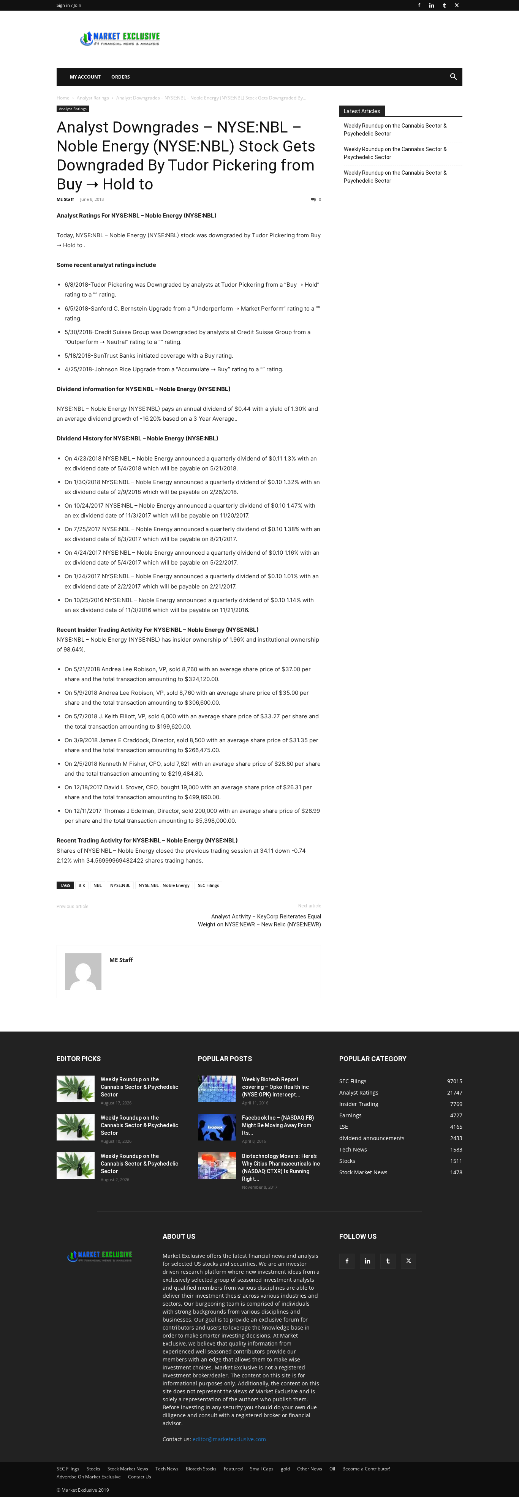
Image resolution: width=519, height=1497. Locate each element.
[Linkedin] (431, 5)
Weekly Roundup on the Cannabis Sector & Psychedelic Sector (395, 130)
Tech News (167, 1468)
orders (120, 77)
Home (63, 98)
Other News (309, 1468)
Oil (332, 1468)
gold (285, 1468)
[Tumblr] (444, 5)
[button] (453, 77)
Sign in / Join (69, 5)
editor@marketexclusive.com (229, 1439)
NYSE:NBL (120, 885)
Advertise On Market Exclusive (89, 1476)
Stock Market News (128, 1468)
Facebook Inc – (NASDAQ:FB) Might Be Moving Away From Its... (278, 1125)
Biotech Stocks (201, 1468)
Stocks (93, 1468)
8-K (82, 885)
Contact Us (139, 1476)
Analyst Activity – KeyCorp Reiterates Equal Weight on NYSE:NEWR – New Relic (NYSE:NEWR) (259, 920)
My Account (85, 77)
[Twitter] (456, 5)
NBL (97, 885)
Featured (233, 1468)
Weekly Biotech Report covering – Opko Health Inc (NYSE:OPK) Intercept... (275, 1087)
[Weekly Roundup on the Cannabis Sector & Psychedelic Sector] (76, 1089)
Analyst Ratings (93, 98)
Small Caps (262, 1468)
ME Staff (65, 199)
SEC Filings (208, 885)
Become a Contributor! (366, 1468)
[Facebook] (419, 5)
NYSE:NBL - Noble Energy (164, 885)
